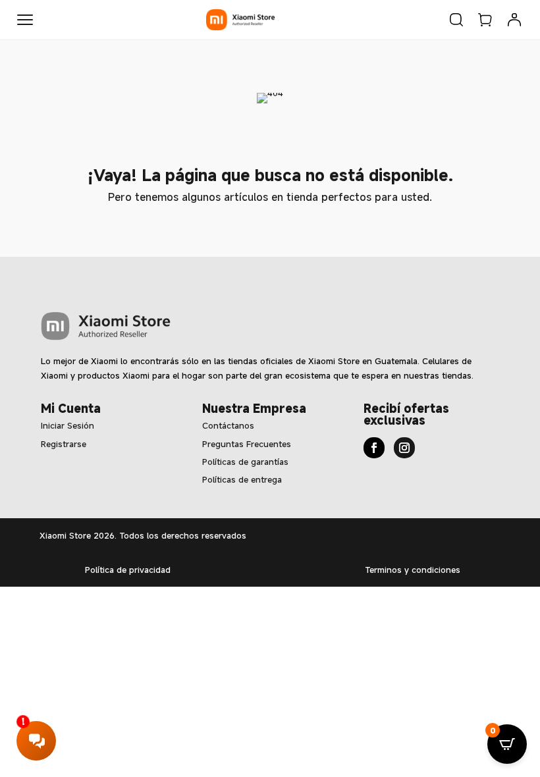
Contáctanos (228, 425)
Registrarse (63, 444)
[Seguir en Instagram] (404, 447)
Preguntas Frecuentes (246, 444)
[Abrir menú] (25, 20)
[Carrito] (485, 19)
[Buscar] (456, 19)
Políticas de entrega (242, 479)
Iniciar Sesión (67, 425)
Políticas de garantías (245, 462)
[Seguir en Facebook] (374, 447)
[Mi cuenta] (514, 19)
